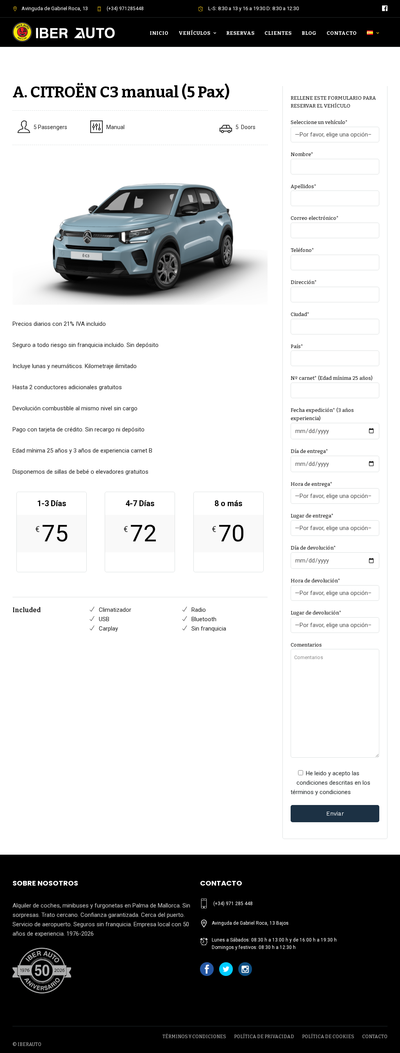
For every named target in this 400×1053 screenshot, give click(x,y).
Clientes (277, 33)
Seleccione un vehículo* (319, 122)
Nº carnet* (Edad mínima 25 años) (332, 378)
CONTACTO (375, 1036)
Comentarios (306, 645)
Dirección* (304, 282)
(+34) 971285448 (124, 8)
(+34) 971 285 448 (233, 903)
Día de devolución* (313, 548)
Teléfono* (302, 250)
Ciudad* (300, 314)
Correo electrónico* (315, 218)
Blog (309, 33)
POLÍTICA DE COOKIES (328, 1036)
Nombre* (302, 154)
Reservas (240, 33)
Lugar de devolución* (316, 613)
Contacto (342, 33)
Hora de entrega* (311, 484)
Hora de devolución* (315, 581)
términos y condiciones (321, 792)
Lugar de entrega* (312, 516)
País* (297, 346)
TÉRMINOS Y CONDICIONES (194, 1036)
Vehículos (194, 33)
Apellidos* (303, 186)
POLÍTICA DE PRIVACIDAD (264, 1036)
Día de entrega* (309, 451)
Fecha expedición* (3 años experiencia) (322, 414)
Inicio (159, 33)
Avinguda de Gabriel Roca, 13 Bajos (250, 923)
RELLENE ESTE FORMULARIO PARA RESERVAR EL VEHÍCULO (333, 102)
